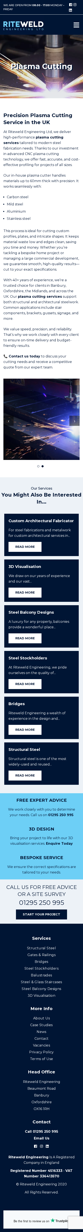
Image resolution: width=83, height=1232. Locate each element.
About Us (41, 1018)
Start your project (41, 914)
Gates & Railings (41, 955)
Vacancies (41, 1045)
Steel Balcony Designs (41, 989)
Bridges (41, 962)
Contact (41, 1039)
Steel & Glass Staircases (41, 982)
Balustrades (41, 975)
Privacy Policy (41, 1052)
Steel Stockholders (41, 968)
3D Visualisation (41, 996)
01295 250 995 (60, 815)
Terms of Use (41, 1059)
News (41, 1032)
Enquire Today (59, 844)
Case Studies (41, 1025)
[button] (38, 466)
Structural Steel (41, 948)
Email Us (41, 1138)
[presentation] (8, 421)
